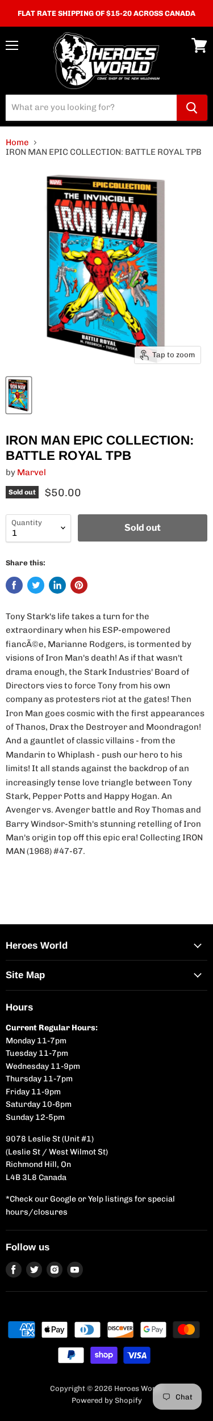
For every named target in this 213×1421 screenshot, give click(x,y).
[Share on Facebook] (14, 585)
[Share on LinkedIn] (57, 585)
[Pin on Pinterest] (78, 585)
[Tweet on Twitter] (35, 585)
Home (17, 142)
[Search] (192, 108)
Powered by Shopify (107, 1400)
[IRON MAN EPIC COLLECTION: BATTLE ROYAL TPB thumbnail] (18, 395)
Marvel (31, 472)
